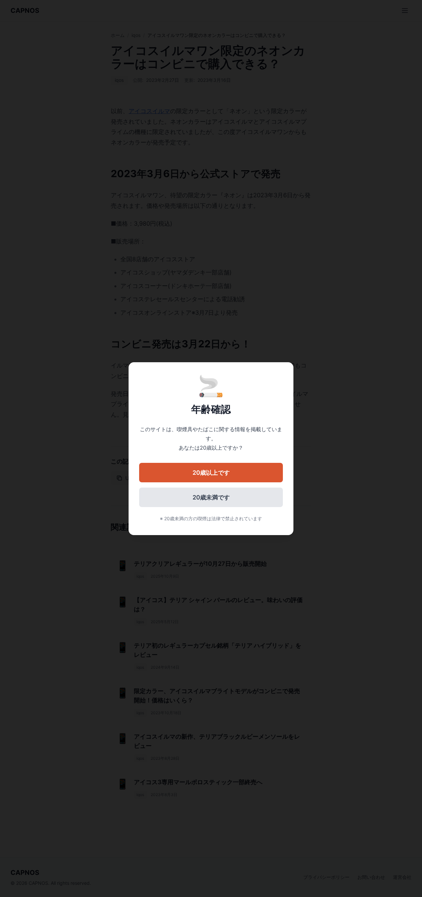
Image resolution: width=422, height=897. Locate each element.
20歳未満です (211, 497)
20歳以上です (211, 472)
